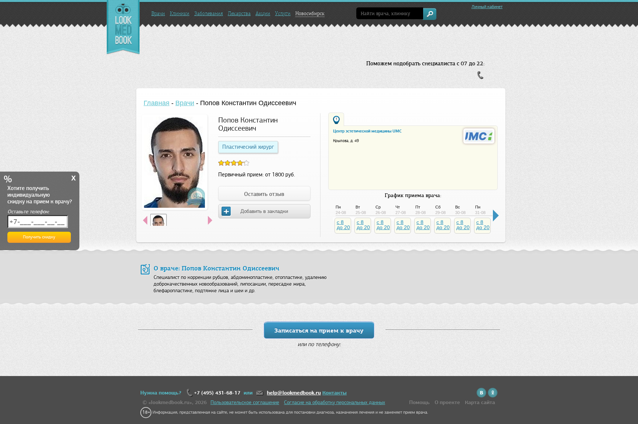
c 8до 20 (343, 224)
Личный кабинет (486, 6)
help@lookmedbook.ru (294, 393)
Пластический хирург (248, 147)
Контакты (334, 393)
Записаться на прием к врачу (319, 330)
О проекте (447, 402)
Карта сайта (480, 402)
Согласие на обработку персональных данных (334, 402)
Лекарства (239, 13)
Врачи (158, 13)
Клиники (179, 13)
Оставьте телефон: (28, 211)
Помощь (419, 402)
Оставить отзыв (264, 194)
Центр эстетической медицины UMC (367, 131)
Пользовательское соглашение (244, 402)
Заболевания (208, 13)
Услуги (283, 13)
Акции (262, 13)
